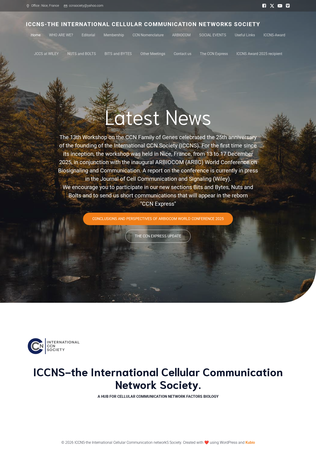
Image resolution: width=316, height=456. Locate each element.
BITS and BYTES (118, 54)
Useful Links (245, 35)
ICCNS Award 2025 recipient (259, 54)
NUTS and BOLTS (81, 54)
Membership (114, 35)
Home (35, 35)
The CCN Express (214, 54)
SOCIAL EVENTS (212, 35)
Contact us (182, 54)
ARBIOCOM (181, 35)
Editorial (88, 35)
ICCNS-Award (274, 35)
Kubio (250, 442)
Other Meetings (152, 54)
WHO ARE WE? (61, 35)
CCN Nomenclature (148, 35)
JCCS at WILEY (46, 54)
